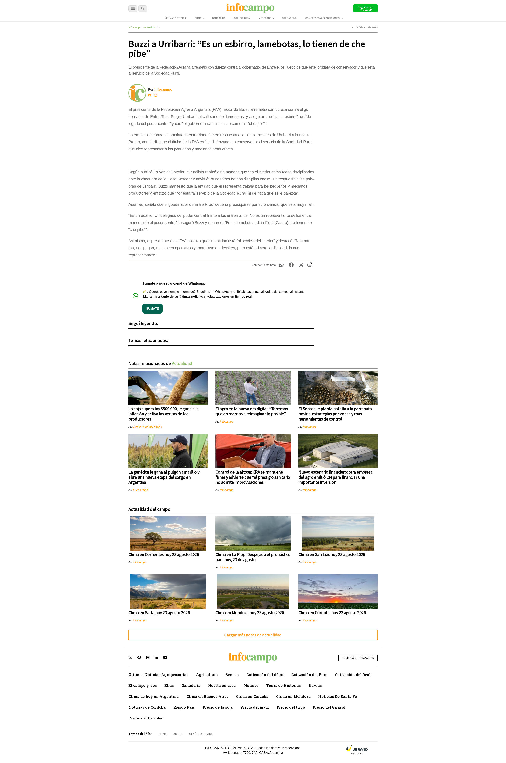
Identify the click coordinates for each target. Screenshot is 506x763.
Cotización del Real (353, 674)
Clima (197, 18)
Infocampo (134, 27)
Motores (251, 685)
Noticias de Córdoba (147, 707)
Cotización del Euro (309, 674)
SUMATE (152, 308)
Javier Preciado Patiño (147, 426)
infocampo (226, 421)
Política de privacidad (358, 658)
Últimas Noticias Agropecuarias (158, 674)
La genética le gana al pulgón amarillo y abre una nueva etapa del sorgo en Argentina (163, 477)
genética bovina (200, 734)
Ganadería (218, 18)
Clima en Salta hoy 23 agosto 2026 (159, 612)
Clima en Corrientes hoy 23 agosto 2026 (163, 554)
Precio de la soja (218, 707)
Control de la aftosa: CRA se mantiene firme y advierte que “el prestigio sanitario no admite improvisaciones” (252, 477)
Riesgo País (184, 707)
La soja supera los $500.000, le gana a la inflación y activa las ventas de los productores (163, 414)
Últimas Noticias (175, 18)
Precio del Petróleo (145, 718)
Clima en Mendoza (293, 696)
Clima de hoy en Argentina (153, 696)
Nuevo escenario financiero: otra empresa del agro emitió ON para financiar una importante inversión (335, 477)
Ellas (169, 685)
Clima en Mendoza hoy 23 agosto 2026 (249, 612)
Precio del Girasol (329, 707)
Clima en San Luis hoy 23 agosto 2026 (331, 554)
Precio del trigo (291, 707)
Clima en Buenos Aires (207, 696)
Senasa (232, 674)
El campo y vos (142, 685)
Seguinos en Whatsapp (365, 8)
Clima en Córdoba (252, 696)
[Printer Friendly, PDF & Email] (309, 265)
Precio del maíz (254, 707)
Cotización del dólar (265, 674)
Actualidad (150, 27)
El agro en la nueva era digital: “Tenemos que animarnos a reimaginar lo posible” (251, 411)
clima (162, 734)
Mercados (265, 18)
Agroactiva (289, 18)
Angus (177, 734)
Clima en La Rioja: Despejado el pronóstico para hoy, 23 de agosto (252, 557)
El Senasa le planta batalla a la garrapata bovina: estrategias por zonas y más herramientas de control (335, 414)
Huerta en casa (222, 685)
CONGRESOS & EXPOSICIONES (322, 18)
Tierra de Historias (283, 685)
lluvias (315, 685)
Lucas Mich (140, 490)
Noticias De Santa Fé (337, 696)
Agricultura (242, 18)
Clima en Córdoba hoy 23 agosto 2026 (332, 612)
